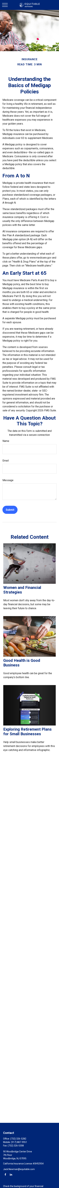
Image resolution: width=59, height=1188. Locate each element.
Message (7, 480)
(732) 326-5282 (18, 1138)
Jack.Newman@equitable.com (19, 1169)
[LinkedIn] (11, 1174)
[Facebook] (5, 1174)
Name (5, 441)
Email (5, 460)
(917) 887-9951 (19, 1142)
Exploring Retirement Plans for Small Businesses (27, 731)
